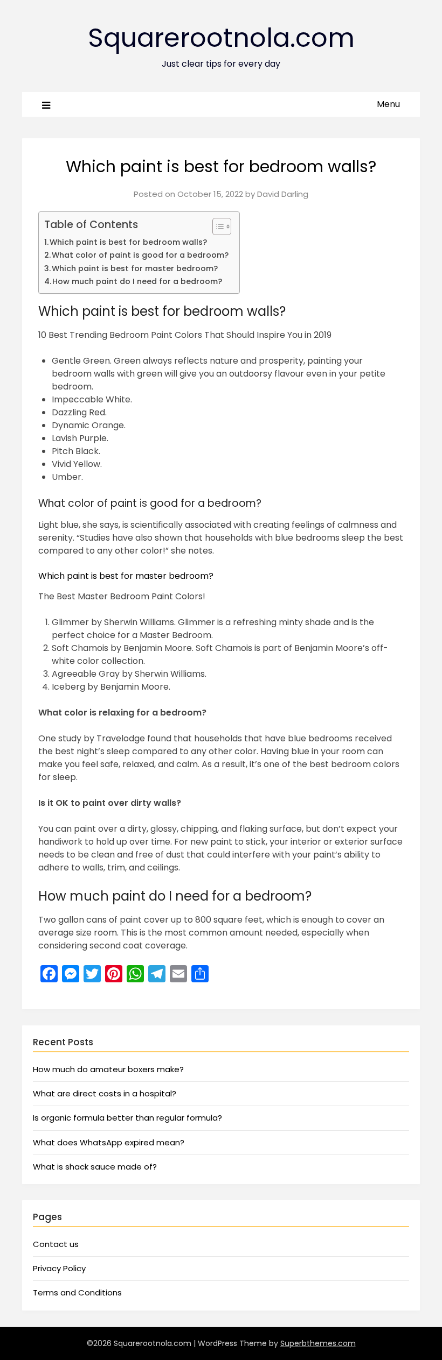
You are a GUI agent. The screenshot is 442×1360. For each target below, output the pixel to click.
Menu (388, 104)
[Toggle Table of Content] (216, 226)
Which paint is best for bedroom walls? (128, 242)
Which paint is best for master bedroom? (135, 268)
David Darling (282, 194)
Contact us (56, 1244)
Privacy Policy (59, 1268)
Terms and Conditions (77, 1292)
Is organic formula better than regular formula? (127, 1117)
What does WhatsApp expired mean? (108, 1142)
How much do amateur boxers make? (108, 1069)
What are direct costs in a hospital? (104, 1093)
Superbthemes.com (318, 1343)
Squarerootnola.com (221, 38)
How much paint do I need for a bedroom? (137, 281)
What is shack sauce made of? (95, 1166)
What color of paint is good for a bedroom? (140, 255)
